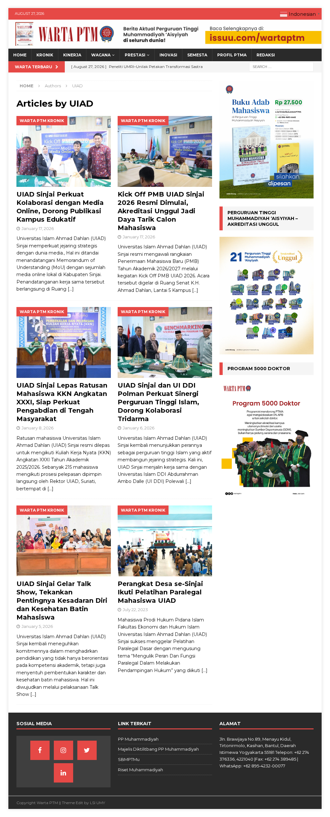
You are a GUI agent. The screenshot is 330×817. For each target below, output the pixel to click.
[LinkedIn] (63, 773)
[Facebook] (40, 750)
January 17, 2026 (38, 228)
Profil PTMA (232, 55)
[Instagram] (63, 750)
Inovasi (168, 55)
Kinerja (72, 55)
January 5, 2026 (37, 626)
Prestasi (135, 55)
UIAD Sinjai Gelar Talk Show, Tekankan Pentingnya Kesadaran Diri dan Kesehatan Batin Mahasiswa (61, 600)
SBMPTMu (129, 759)
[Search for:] (281, 67)
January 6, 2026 (138, 427)
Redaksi (266, 55)
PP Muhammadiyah (138, 739)
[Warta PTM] (165, 45)
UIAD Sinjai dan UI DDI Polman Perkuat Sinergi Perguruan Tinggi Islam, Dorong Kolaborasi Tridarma (158, 402)
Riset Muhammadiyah (140, 769)
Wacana (101, 55)
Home (19, 55)
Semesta (197, 55)
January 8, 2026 (37, 427)
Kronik (44, 55)
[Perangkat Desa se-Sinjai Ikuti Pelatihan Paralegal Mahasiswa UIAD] (165, 540)
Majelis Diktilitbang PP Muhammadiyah (158, 749)
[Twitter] (87, 750)
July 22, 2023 (135, 609)
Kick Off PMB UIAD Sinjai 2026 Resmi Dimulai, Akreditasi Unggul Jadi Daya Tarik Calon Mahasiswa (161, 211)
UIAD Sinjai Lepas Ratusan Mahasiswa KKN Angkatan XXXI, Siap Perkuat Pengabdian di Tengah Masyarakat (61, 402)
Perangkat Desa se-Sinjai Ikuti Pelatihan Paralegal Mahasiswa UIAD (160, 592)
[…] (71, 289)
